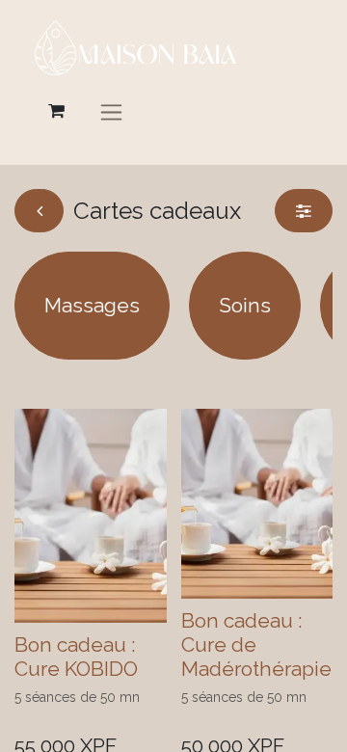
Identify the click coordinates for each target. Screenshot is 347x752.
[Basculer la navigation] (111, 111)
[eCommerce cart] (56, 111)
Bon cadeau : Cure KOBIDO (76, 656)
